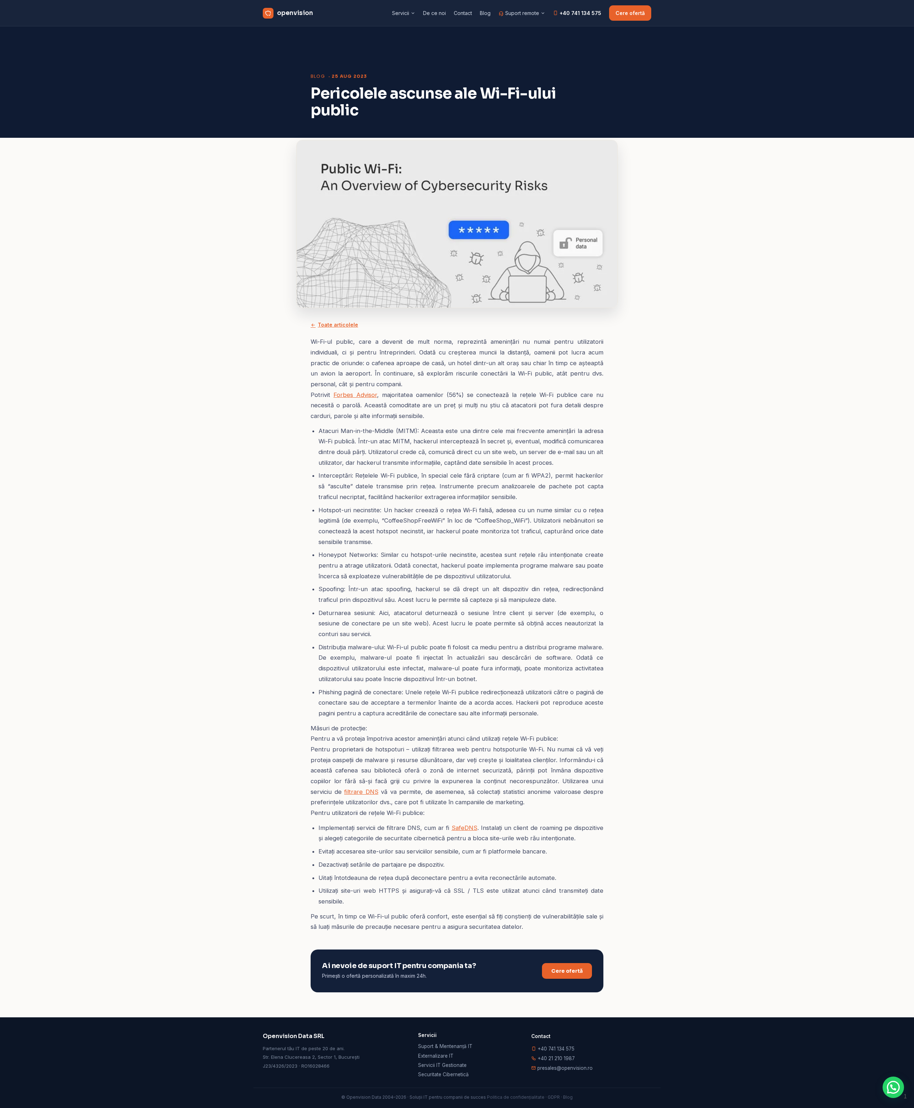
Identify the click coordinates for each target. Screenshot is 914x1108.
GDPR (554, 1097)
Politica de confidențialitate (515, 1097)
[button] (893, 1087)
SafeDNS (464, 827)
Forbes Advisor (355, 394)
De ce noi (434, 13)
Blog (485, 13)
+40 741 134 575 (579, 13)
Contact (463, 13)
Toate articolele (338, 325)
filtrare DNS (361, 791)
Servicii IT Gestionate (442, 1065)
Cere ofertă (630, 13)
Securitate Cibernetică (443, 1074)
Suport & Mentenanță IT (445, 1046)
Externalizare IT (435, 1056)
